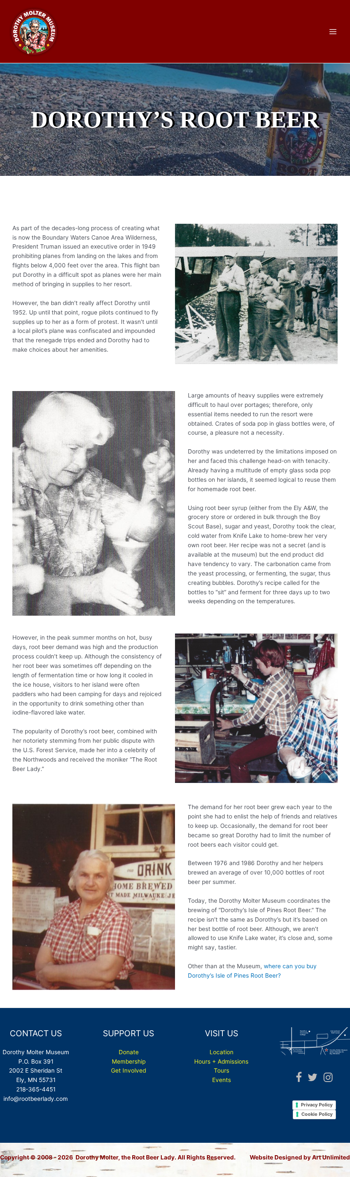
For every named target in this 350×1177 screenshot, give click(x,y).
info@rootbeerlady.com (35, 1098)
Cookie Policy (316, 1114)
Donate (129, 1052)
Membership (129, 1061)
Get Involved (128, 1070)
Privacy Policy (316, 1105)
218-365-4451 (35, 1089)
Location (221, 1052)
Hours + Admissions (221, 1061)
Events (221, 1079)
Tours (221, 1070)
